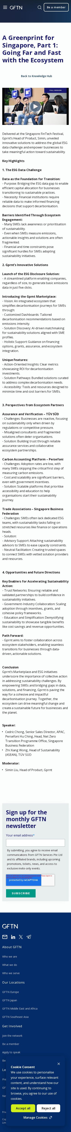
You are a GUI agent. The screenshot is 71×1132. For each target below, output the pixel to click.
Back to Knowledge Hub (36, 76)
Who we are (10, 956)
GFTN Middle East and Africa (19, 1008)
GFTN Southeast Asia (15, 1017)
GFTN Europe (11, 992)
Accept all (23, 1108)
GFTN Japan (10, 1000)
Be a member (10, 1044)
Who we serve (11, 973)
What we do (10, 965)
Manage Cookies (35, 1117)
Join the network (12, 1035)
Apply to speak (11, 1052)
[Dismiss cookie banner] (58, 1063)
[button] (35, 769)
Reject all (48, 1108)
